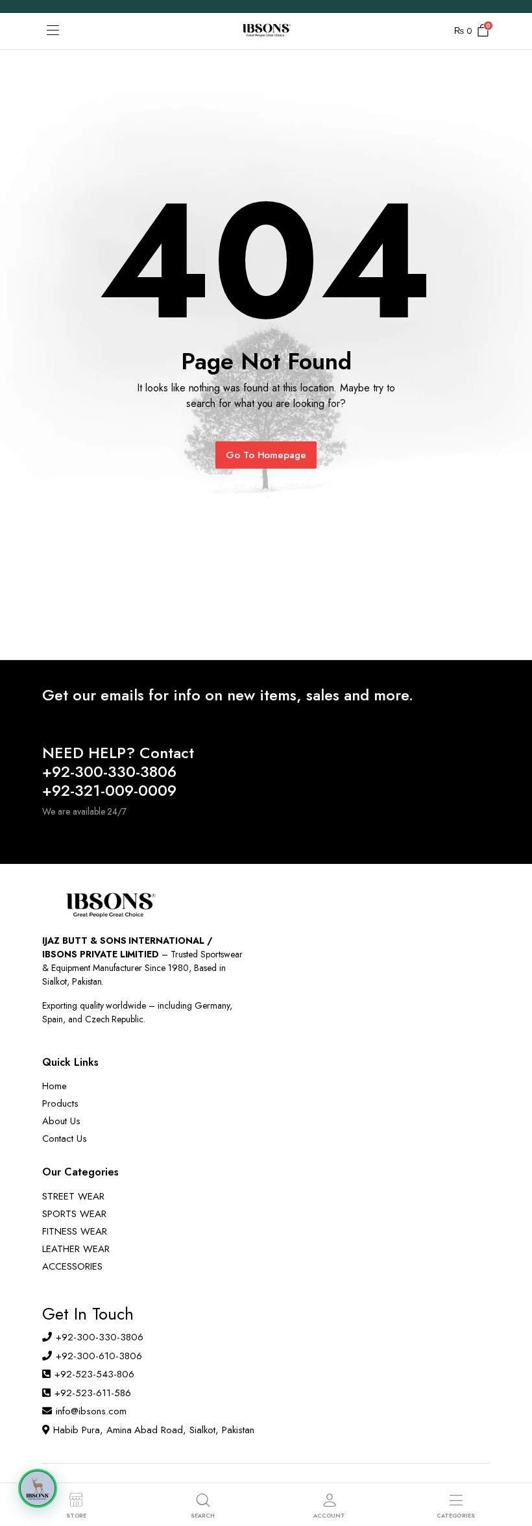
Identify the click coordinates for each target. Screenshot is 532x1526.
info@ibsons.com (91, 1411)
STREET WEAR (73, 1196)
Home (54, 1086)
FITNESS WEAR (74, 1231)
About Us (61, 1121)
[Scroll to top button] (511, 1468)
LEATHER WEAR (76, 1249)
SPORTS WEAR (74, 1214)
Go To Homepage (266, 455)
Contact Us (64, 1138)
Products (60, 1103)
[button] (37, 1488)
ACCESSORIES (72, 1266)
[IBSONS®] (266, 31)
